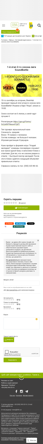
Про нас (12, 395)
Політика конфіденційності (10, 438)
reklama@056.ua (7, 406)
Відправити (12, 360)
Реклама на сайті (7, 380)
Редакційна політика (16, 439)
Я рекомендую (22, 208)
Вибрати (10, 339)
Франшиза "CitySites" (8, 385)
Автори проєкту (28, 395)
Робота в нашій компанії (9, 383)
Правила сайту (25, 438)
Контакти (19, 395)
